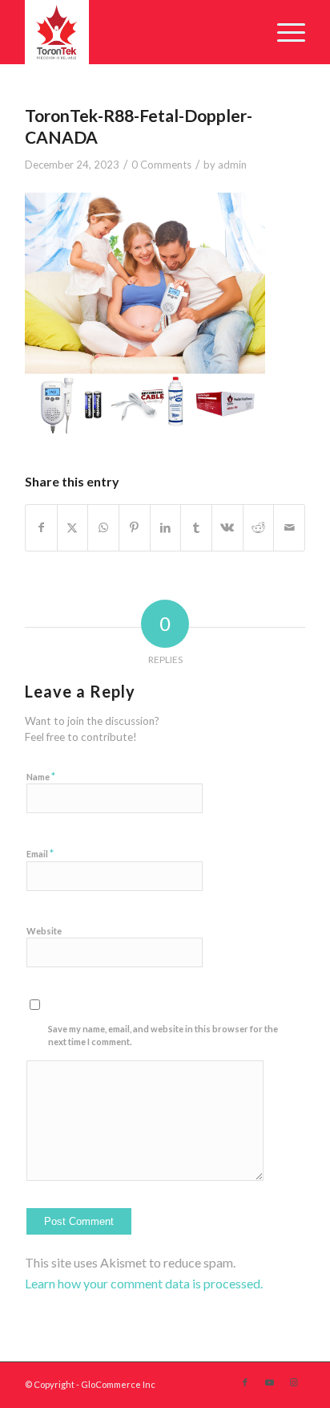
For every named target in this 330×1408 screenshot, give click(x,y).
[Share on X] (73, 527)
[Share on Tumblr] (196, 527)
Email (40, 853)
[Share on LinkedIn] (166, 527)
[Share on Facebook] (41, 527)
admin (232, 164)
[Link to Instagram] (293, 1382)
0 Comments (161, 164)
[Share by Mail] (289, 527)
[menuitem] (283, 32)
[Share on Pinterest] (134, 527)
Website (44, 931)
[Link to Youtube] (269, 1382)
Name (40, 776)
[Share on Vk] (227, 527)
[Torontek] (137, 32)
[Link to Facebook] (245, 1382)
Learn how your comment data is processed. (144, 1283)
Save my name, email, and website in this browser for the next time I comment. (163, 1035)
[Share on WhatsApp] (103, 527)
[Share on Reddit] (258, 527)
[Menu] (283, 32)
